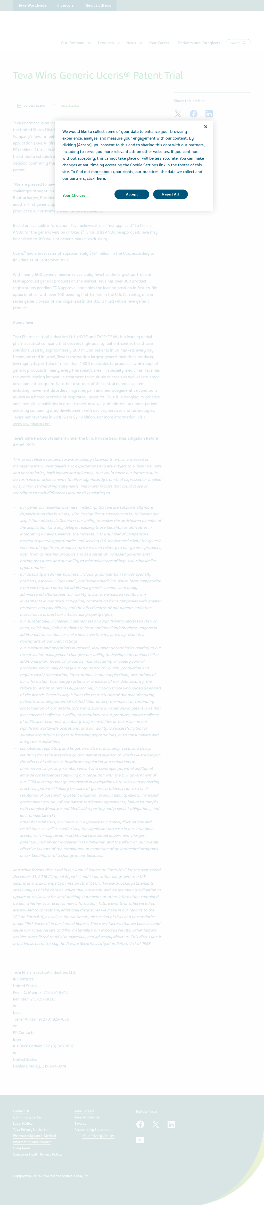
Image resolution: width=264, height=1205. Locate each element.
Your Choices (73, 195)
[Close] (205, 126)
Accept (132, 194)
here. (101, 178)
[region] (134, 166)
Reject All (170, 194)
